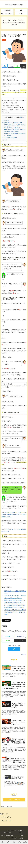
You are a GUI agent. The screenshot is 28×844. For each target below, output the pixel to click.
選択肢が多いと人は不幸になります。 (12, 122)
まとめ (4, 139)
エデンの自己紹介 (7, 817)
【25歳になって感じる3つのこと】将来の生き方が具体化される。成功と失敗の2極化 (15, 612)
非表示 (21, 117)
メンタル (5, 626)
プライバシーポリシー (8, 820)
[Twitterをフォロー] (14, 649)
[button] (25, 384)
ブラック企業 (7, 832)
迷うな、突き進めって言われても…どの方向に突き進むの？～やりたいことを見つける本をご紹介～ (14, 514)
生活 (21, 832)
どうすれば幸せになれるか (9, 137)
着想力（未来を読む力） (7, 835)
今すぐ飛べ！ (6, 120)
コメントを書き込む (14, 799)
